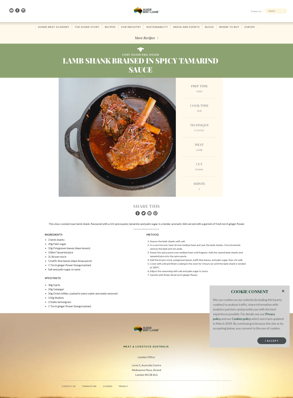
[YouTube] (11, 10)
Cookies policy (241, 319)
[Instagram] (23, 10)
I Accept (272, 340)
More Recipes (145, 37)
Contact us (256, 11)
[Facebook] (17, 10)
